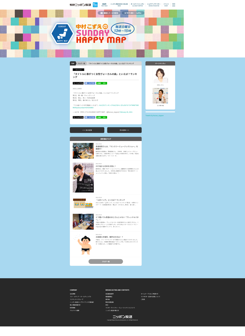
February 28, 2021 (126, 112)
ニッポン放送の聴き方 (112, 310)
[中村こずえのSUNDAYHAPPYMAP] (92, 33)
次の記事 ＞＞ (124, 130)
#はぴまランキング (106, 105)
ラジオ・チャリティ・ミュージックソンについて (120, 308)
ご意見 (143, 299)
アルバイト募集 (74, 310)
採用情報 (72, 308)
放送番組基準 (110, 294)
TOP (72, 63)
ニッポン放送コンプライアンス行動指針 (82, 302)
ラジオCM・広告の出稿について (150, 296)
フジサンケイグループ (76, 299)
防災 (107, 305)
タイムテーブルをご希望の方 (149, 294)
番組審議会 (109, 296)
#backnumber (80, 107)
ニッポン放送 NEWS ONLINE (119, 5)
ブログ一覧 (81, 63)
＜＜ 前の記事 (87, 130)
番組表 (104, 5)
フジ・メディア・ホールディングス (80, 296)
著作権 (108, 299)
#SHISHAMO (89, 107)
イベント (166, 5)
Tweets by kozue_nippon (154, 115)
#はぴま (115, 105)
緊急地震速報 (110, 302)
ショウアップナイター (153, 5)
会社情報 (72, 294)
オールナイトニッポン (137, 5)
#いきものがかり (124, 105)
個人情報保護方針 (75, 305)
